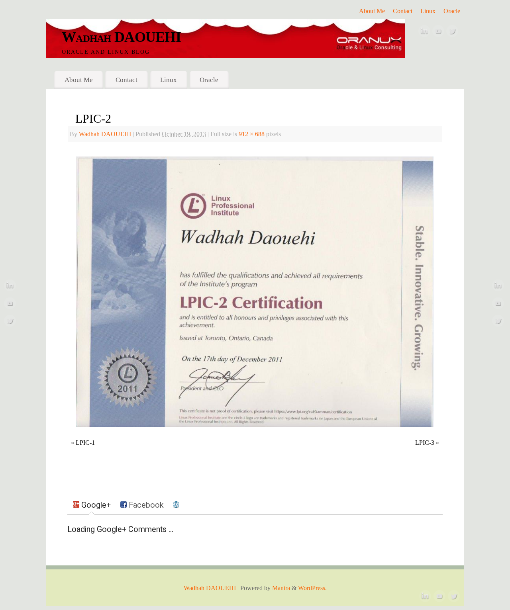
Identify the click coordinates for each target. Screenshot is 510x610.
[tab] (92, 506)
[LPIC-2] (255, 291)
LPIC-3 (424, 442)
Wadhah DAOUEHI (121, 37)
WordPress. (312, 588)
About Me (372, 11)
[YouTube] (438, 33)
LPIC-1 (85, 442)
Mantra (281, 588)
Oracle (451, 11)
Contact (402, 11)
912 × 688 (252, 134)
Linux (427, 11)
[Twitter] (452, 33)
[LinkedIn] (424, 33)
